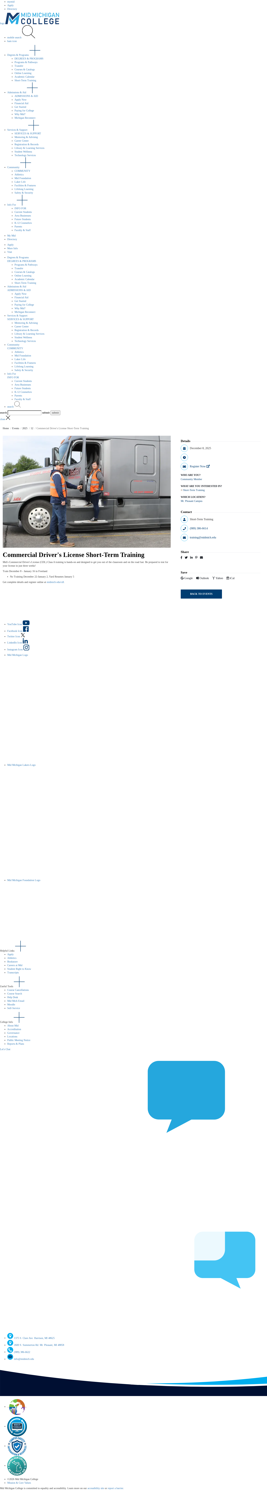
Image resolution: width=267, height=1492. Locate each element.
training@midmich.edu (203, 537)
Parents (18, 226)
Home (6, 428)
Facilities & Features (25, 185)
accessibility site (96, 1488)
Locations (12, 1036)
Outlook (204, 578)
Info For (12, 204)
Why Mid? (20, 114)
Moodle (11, 1004)
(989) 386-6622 (22, 1352)
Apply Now (21, 99)
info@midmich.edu (24, 1359)
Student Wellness (23, 151)
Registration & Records (27, 144)
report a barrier (115, 1488)
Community (13, 167)
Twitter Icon (14, 636)
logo (2, 23)
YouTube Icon (15, 624)
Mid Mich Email (15, 1001)
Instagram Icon (15, 649)
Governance (13, 1033)
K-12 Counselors (23, 223)
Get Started (20, 107)
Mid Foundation (23, 178)
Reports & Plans (15, 1043)
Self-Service (13, 1008)
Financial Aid (21, 103)
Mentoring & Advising (26, 137)
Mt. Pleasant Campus (191, 501)
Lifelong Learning (24, 189)
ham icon (12, 41)
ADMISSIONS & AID (26, 96)
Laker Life (20, 182)
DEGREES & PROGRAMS (29, 58)
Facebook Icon (15, 631)
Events (15, 428)
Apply (10, 5)
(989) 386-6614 (199, 528)
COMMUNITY (22, 171)
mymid (11, 1)
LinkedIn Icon (15, 642)
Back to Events (201, 594)
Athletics (19, 174)
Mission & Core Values (19, 1482)
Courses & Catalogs (25, 69)
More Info (12, 248)
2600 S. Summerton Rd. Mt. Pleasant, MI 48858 (39, 1345)
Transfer (19, 66)
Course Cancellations (18, 990)
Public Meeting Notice (18, 1040)
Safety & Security (24, 192)
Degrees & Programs (18, 55)
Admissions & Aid (17, 92)
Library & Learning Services (29, 148)
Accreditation (14, 1029)
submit (46, 412)
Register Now (198, 466)
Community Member (191, 479)
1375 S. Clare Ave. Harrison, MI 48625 (34, 1338)
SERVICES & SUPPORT (28, 133)
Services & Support (17, 130)
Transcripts (13, 972)
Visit (9, 252)
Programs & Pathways (26, 62)
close (3, 419)
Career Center (22, 140)
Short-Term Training (25, 80)
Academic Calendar (25, 76)
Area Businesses (23, 215)
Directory (12, 9)
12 (32, 428)
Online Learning (23, 73)
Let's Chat (5, 1049)
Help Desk (12, 997)
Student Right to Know (19, 969)
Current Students (23, 212)
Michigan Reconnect (25, 118)
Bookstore (12, 961)
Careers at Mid (14, 965)
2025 (24, 428)
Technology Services (25, 155)
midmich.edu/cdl (55, 582)
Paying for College (24, 110)
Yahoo (219, 578)
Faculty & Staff (23, 230)
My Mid (11, 235)
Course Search (14, 993)
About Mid (13, 1025)
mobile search (14, 37)
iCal (232, 578)
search (10, 406)
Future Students (23, 219)
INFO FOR (20, 208)
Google (188, 578)
